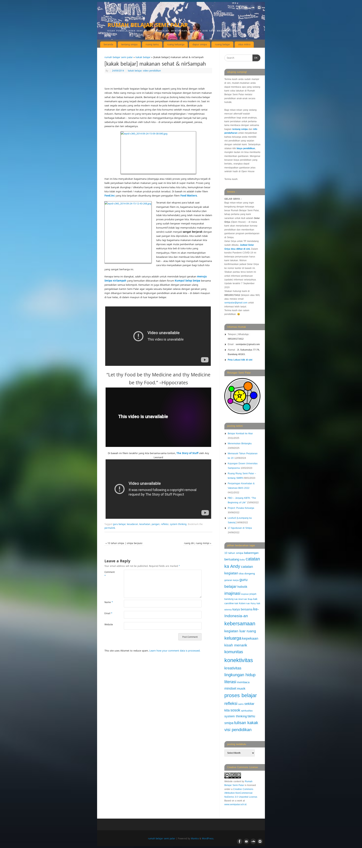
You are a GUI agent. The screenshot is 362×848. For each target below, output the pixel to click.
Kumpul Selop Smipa (187, 280)
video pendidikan (152, 70)
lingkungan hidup (239, 674)
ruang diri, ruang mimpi (197, 543)
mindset (230, 688)
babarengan (251, 552)
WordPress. (208, 838)
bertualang (231, 559)
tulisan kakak (246, 722)
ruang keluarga (175, 44)
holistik (242, 587)
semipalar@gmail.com (235, 302)
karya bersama (242, 609)
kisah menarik (235, 645)
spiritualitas (247, 710)
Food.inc (109, 195)
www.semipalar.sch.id (235, 804)
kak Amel (238, 599)
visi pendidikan (238, 729)
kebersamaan (239, 623)
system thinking (178, 524)
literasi (230, 681)
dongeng (249, 573)
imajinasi (232, 593)
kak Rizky (251, 603)
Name (108, 602)
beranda (108, 44)
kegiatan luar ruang (240, 631)
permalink (109, 527)
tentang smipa (129, 44)
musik (241, 688)
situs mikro (244, 44)
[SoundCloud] (252, 8)
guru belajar (119, 524)
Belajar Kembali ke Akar (240, 433)
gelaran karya (231, 580)
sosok (235, 710)
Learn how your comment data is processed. (174, 650)
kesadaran (132, 524)
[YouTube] (246, 8)
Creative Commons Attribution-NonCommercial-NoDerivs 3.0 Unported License (240, 793)
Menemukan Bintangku (240, 443)
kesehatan (144, 524)
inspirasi (245, 594)
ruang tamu (152, 44)
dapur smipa (200, 44)
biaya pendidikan (246, 148)
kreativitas (232, 668)
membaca (243, 682)
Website (108, 624)
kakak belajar (143, 57)
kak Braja (248, 599)
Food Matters (188, 195)
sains (241, 704)
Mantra (195, 838)
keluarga (232, 638)
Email (108, 613)
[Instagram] (259, 8)
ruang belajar (222, 44)
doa (241, 573)
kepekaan (250, 638)
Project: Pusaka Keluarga (241, 508)
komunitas (233, 651)
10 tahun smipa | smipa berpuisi (124, 543)
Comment (109, 573)
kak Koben (240, 603)
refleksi (165, 524)
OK (255, 57)
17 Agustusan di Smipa (240, 528)
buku (242, 559)
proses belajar (240, 695)
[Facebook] (239, 8)
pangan (156, 524)
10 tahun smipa (233, 553)
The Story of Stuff (187, 453)
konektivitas (238, 660)
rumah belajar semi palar (147, 24)
